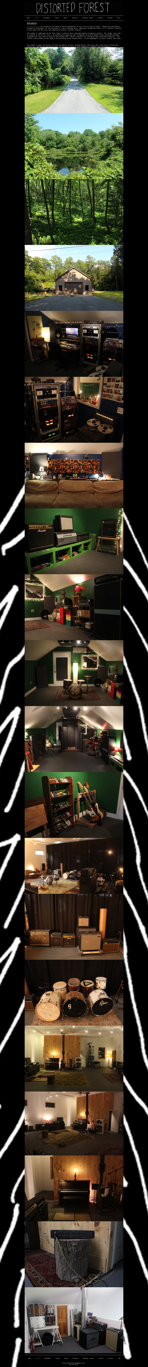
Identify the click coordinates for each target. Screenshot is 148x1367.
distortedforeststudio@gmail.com (73, 1363)
